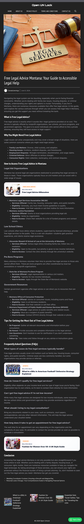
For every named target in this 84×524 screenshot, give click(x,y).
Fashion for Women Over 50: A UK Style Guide (43, 447)
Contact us (66, 11)
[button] (75, 11)
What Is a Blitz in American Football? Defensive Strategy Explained (48, 372)
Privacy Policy (32, 11)
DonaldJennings (13, 90)
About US (19, 11)
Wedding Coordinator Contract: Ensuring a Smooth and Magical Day (29, 478)
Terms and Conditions (49, 11)
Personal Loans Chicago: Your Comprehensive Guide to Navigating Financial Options (35, 480)
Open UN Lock (42, 5)
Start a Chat (76, 519)
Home (10, 11)
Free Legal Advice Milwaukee (35, 192)
